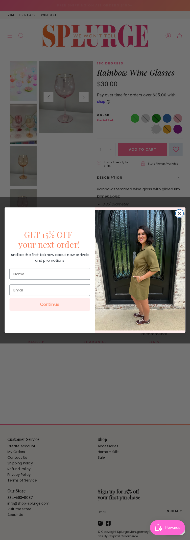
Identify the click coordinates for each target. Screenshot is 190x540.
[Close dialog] (179, 213)
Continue (49, 304)
